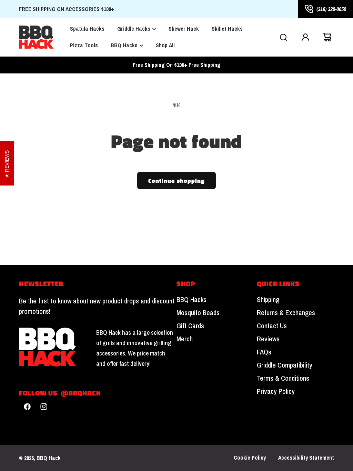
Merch (184, 338)
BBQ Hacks (191, 299)
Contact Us (272, 325)
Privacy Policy (276, 391)
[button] (283, 37)
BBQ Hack (49, 458)
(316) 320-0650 (331, 9)
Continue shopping (176, 180)
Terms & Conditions (283, 378)
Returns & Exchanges (286, 312)
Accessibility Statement (306, 457)
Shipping (268, 299)
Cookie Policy (250, 457)
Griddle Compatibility (284, 365)
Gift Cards (190, 325)
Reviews (268, 338)
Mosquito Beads (198, 312)
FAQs (264, 352)
